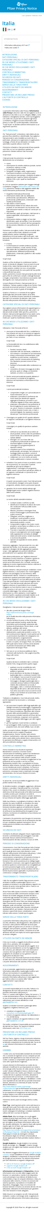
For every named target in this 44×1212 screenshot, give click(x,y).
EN (9, 29)
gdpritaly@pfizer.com (10, 1002)
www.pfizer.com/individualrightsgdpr (19, 1013)
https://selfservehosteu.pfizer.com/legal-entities (20, 613)
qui (21, 899)
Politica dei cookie (11, 48)
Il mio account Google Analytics (17, 1168)
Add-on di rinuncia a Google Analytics (19, 1164)
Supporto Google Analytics (16, 1166)
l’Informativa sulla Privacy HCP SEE (21, 187)
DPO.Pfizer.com (25, 1028)
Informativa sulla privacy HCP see (16, 45)
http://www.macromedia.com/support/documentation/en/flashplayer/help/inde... (21, 1131)
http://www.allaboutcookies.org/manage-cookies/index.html (17, 1087)
